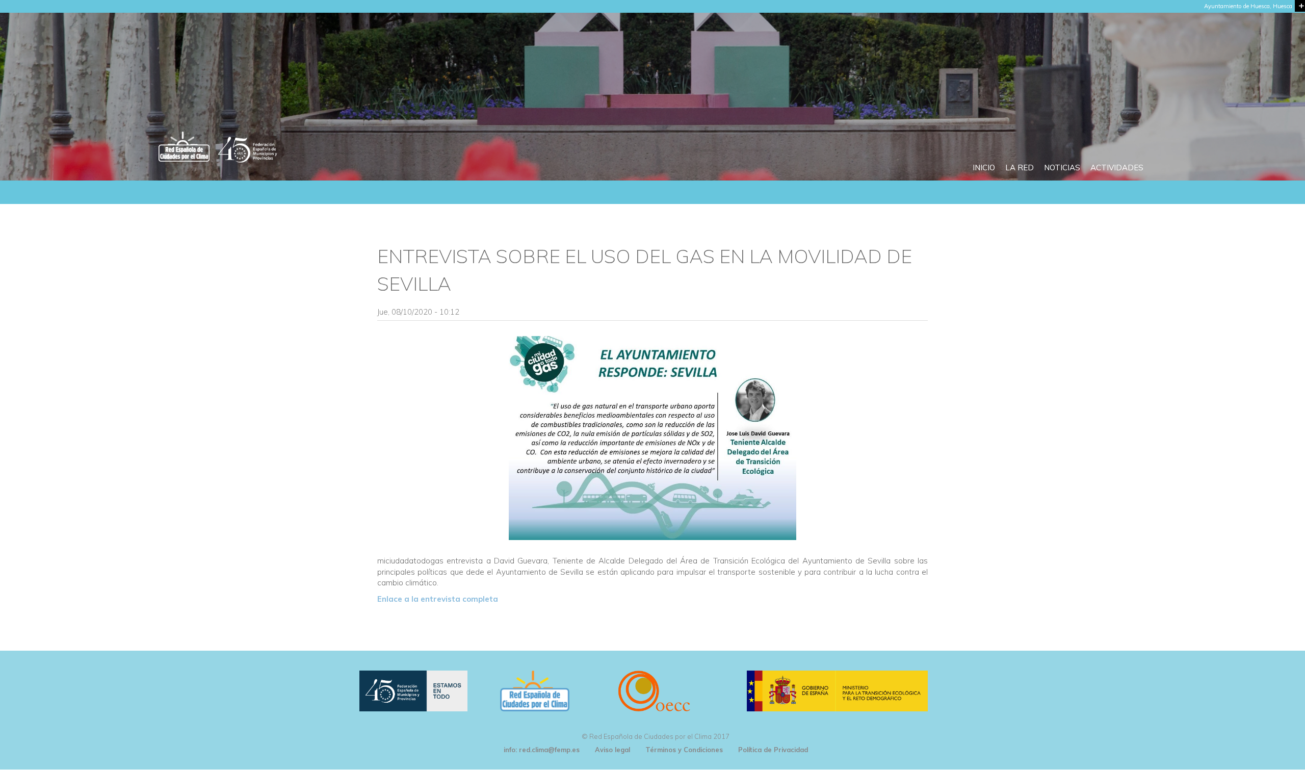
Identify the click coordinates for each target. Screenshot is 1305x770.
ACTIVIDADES (1116, 167)
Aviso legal (612, 750)
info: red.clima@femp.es (542, 750)
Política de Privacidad (773, 750)
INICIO (984, 167)
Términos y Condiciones (684, 750)
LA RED (1019, 167)
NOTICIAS (1062, 167)
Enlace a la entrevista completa (437, 599)
